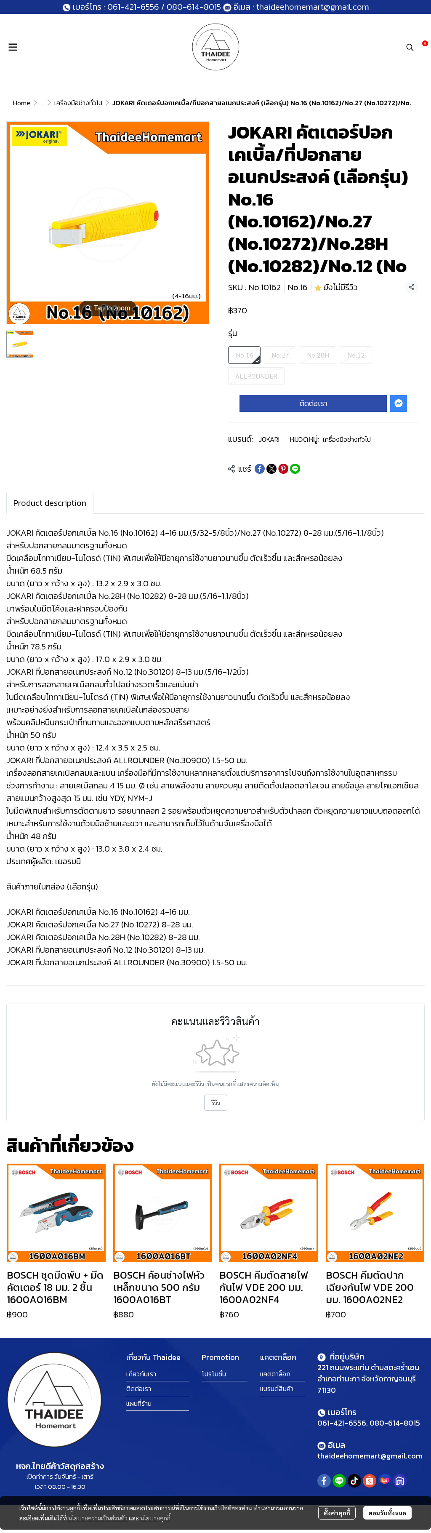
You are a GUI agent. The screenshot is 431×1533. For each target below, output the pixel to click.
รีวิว (215, 1102)
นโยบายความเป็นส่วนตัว (98, 1518)
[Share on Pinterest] (283, 469)
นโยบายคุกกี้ (155, 1518)
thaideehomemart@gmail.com (311, 6)
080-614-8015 (194, 6)
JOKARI (269, 439)
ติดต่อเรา (313, 403)
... (42, 103)
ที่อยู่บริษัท (346, 1356)
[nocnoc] (400, 1481)
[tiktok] (354, 1481)
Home (21, 103)
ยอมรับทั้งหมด (387, 1513)
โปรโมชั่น (214, 1374)
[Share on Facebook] (260, 469)
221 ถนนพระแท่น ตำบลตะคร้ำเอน (368, 1367)
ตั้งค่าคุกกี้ (337, 1513)
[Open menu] (12, 47)
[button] (410, 47)
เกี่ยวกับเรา (141, 1374)
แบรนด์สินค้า (276, 1388)
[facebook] (324, 1481)
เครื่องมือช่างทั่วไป (78, 103)
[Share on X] (271, 469)
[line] (339, 1481)
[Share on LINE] (295, 469)
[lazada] (384, 1481)
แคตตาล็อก (275, 1374)
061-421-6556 (133, 6)
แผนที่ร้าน (139, 1403)
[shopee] (369, 1481)
